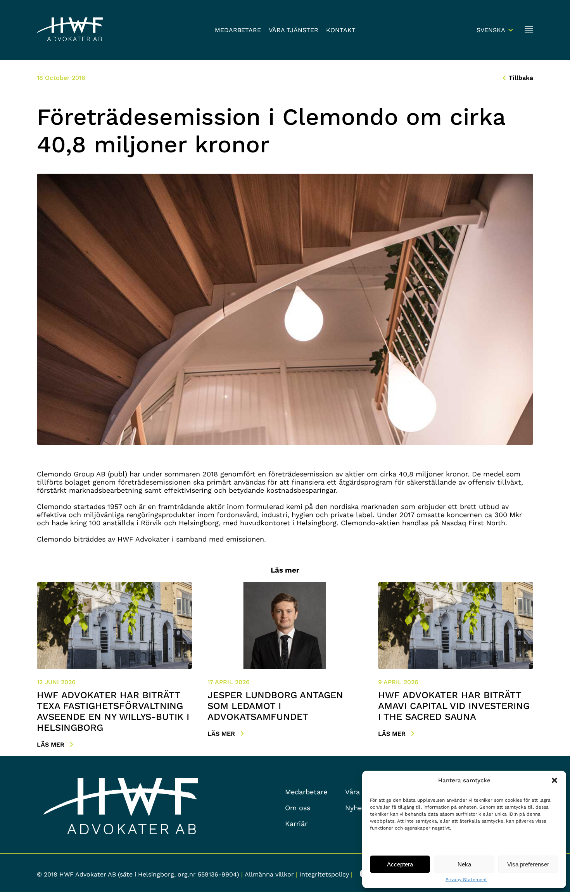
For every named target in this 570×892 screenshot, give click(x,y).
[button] (554, 780)
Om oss (297, 808)
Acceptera (400, 864)
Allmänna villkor (269, 874)
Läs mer (51, 744)
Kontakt (341, 30)
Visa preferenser (528, 864)
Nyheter (358, 808)
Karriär (296, 824)
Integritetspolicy (324, 874)
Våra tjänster (293, 30)
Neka (464, 864)
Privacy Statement (466, 879)
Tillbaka (521, 77)
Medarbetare (238, 30)
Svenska (491, 30)
